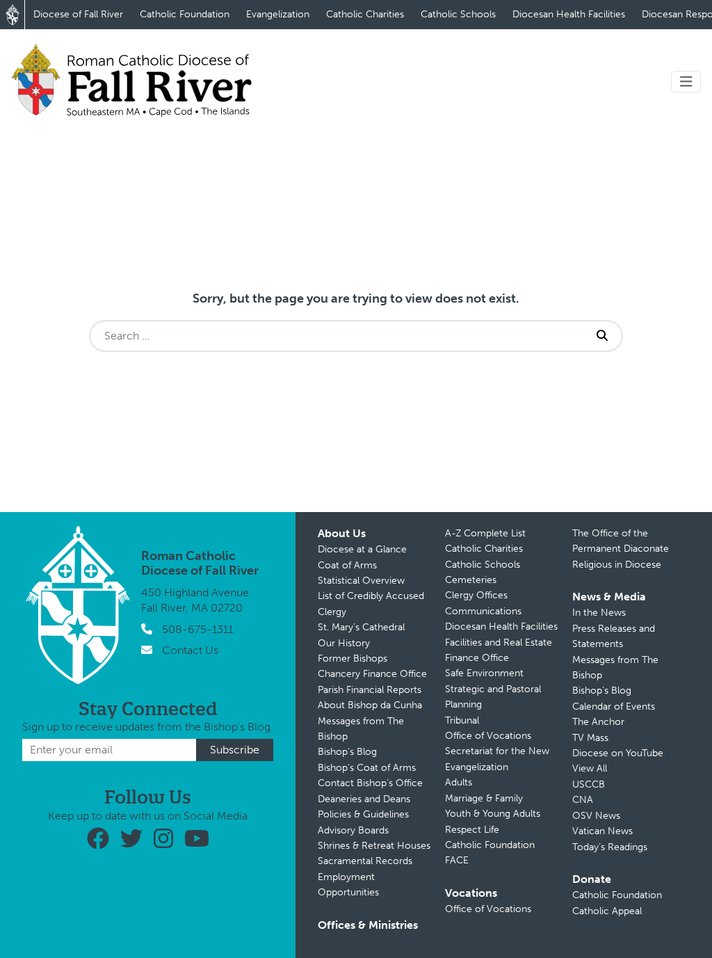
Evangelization (277, 14)
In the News (599, 612)
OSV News (596, 816)
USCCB (588, 784)
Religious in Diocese (616, 564)
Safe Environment (484, 673)
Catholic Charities (365, 14)
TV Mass (590, 738)
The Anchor (598, 722)
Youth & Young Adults (492, 814)
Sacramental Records (365, 861)
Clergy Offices (476, 595)
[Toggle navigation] (686, 82)
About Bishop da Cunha (370, 705)
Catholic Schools (458, 14)
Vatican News (602, 831)
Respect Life (472, 830)
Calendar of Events (613, 706)
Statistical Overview (361, 580)
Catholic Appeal (607, 911)
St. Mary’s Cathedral (361, 627)
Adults (458, 782)
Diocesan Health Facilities (568, 14)
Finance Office (477, 658)
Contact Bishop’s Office (370, 783)
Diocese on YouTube (617, 753)
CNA (582, 800)
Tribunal (462, 720)
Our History (344, 643)
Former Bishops (352, 658)
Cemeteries (470, 580)
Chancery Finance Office (372, 674)
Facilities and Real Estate (498, 642)
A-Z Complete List (485, 533)
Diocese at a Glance (362, 549)
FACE (457, 860)
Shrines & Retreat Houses (374, 846)
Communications (483, 611)
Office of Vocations (488, 736)
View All (589, 768)
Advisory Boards (353, 830)
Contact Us (190, 650)
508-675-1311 (197, 629)
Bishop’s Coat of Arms (367, 768)
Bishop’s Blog (347, 752)
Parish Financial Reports (369, 690)
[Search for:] (336, 336)
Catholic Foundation (184, 14)
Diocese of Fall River (78, 14)
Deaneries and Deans (364, 799)
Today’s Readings (609, 847)
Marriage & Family (484, 798)
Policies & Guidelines (363, 814)
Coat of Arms (347, 565)
